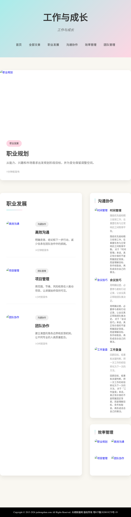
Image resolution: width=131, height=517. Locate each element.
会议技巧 (115, 280)
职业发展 (53, 45)
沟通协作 (72, 45)
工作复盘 (115, 349)
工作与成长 (65, 17)
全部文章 (34, 45)
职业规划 (17, 153)
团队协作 (42, 325)
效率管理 (90, 45)
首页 (19, 45)
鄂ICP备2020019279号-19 (105, 512)
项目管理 (42, 279)
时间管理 (115, 210)
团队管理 (109, 45)
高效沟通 (42, 232)
